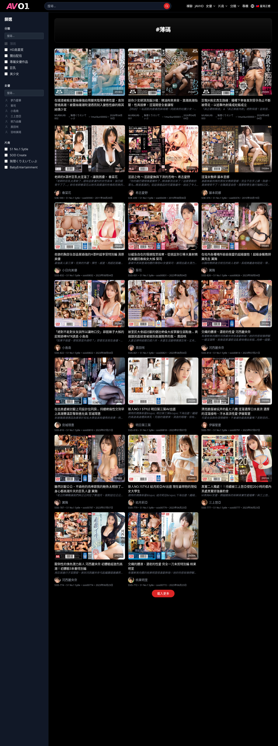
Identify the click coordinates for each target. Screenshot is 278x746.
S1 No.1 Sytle (73, 198)
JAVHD (199, 6)
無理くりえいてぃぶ (78, 117)
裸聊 (189, 6)
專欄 (245, 6)
